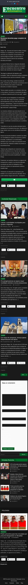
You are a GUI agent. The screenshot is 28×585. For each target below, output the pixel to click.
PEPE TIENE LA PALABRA (24, 374)
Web (3, 422)
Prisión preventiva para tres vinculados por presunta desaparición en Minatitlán (17, 487)
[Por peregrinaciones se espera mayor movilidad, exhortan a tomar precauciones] (14, 268)
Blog (22, 583)
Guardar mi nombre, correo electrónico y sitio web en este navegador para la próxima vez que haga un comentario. (6, 438)
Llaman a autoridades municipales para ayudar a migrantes (13, 223)
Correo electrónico (6, 415)
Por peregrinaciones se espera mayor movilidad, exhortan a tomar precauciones (14, 282)
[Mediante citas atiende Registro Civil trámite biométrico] (5, 498)
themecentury (14, 580)
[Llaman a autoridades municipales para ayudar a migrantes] (14, 210)
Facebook (11, 583)
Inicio (6, 583)
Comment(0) (4, 44)
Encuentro (18, 341)
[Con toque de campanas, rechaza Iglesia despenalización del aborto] (14, 325)
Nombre (4, 408)
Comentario (5, 393)
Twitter (17, 583)
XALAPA (3, 36)
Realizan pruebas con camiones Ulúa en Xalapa (5, 374)
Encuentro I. (16, 42)
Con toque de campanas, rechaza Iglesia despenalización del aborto (13, 338)
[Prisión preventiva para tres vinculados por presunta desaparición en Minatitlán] (5, 488)
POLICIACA (5, 510)
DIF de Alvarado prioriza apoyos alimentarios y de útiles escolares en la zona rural (18, 465)
